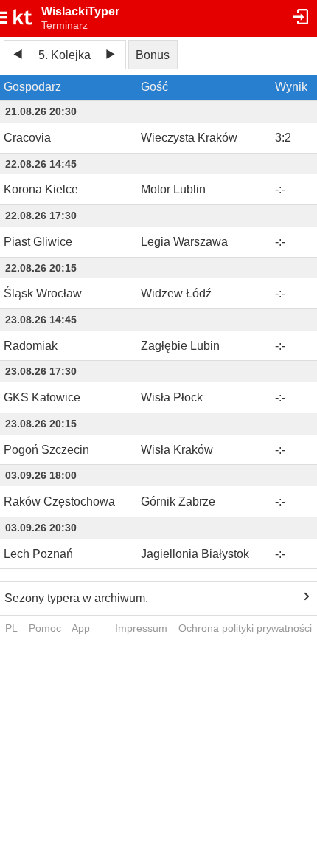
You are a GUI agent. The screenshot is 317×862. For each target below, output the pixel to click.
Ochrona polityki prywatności (245, 628)
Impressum (141, 628)
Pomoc (45, 628)
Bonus (153, 55)
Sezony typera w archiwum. (76, 598)
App (81, 628)
